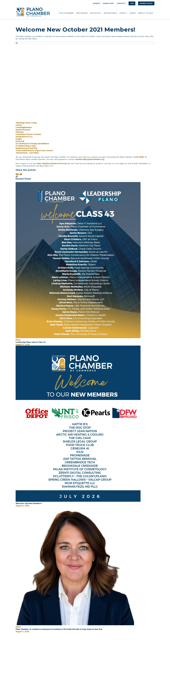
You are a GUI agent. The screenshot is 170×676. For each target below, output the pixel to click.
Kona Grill (20, 141)
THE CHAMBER (66, 13)
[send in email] (21, 174)
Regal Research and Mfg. (27, 148)
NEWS (133, 13)
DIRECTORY (108, 3)
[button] (132, 3)
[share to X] (19, 174)
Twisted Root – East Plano (27, 153)
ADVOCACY (95, 13)
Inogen (19, 139)
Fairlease (20, 132)
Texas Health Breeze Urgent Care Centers (34, 150)
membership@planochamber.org (89, 159)
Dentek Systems (23, 130)
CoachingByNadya (24, 127)
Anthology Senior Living (26, 123)
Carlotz (19, 125)
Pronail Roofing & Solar (26, 146)
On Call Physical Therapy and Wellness (32, 143)
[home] (33, 13)
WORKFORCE (110, 13)
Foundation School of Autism (28, 134)
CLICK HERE (138, 157)
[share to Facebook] (16, 174)
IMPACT (123, 13)
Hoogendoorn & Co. (24, 137)
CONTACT (121, 3)
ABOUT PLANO (145, 13)
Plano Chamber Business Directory (52, 163)
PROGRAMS (82, 13)
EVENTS (96, 3)
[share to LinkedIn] (17, 174)
